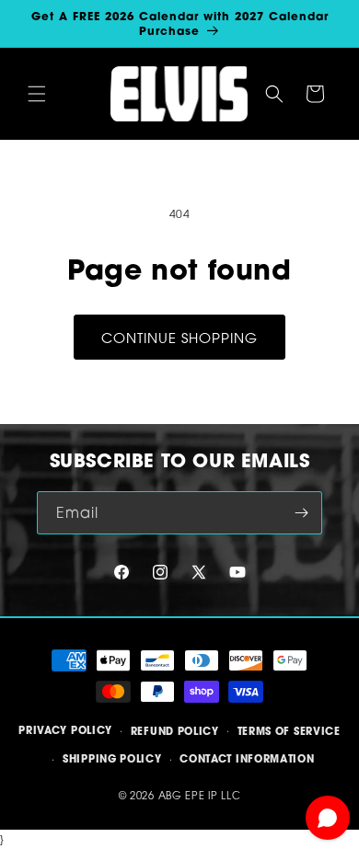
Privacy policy (65, 730)
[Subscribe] (301, 512)
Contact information (247, 758)
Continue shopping (179, 337)
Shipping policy (112, 758)
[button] (37, 94)
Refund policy (175, 731)
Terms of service (289, 731)
